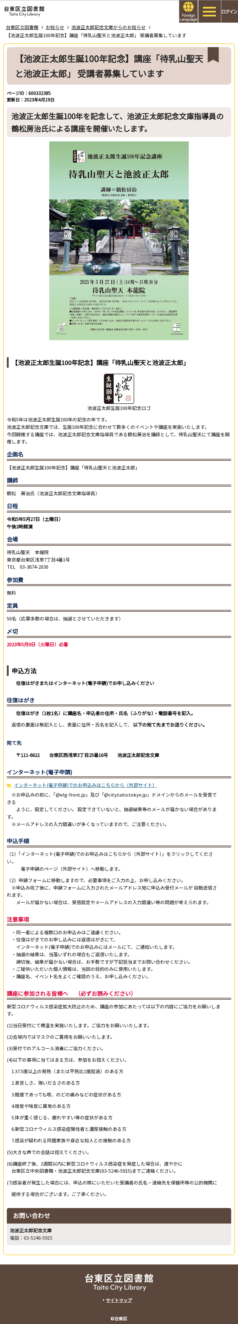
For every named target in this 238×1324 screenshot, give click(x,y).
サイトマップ (119, 1300)
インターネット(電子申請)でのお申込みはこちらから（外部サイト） (85, 785)
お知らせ (55, 27)
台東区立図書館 (22, 27)
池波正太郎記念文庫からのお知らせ (108, 27)
